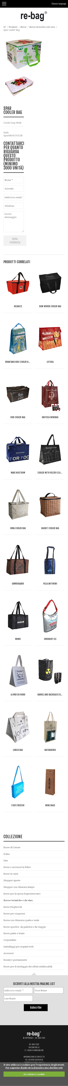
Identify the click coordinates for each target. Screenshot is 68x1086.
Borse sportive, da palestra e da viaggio (24, 926)
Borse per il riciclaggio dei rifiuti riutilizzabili (27, 966)
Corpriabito (9, 939)
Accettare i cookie (34, 1074)
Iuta (5, 860)
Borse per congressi (14, 913)
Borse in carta (10, 873)
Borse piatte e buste (14, 933)
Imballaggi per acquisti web (18, 946)
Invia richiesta (15, 240)
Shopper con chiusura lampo (19, 887)
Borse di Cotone (11, 847)
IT (4, 26)
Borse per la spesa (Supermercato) (21, 893)
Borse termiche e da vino (42, 26)
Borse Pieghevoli (12, 906)
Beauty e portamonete (15, 959)
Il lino (6, 854)
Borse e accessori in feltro (17, 867)
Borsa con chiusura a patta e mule (21, 920)
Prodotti (13, 26)
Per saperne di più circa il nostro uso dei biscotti (34, 1067)
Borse (23, 26)
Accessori (8, 953)
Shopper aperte (11, 880)
